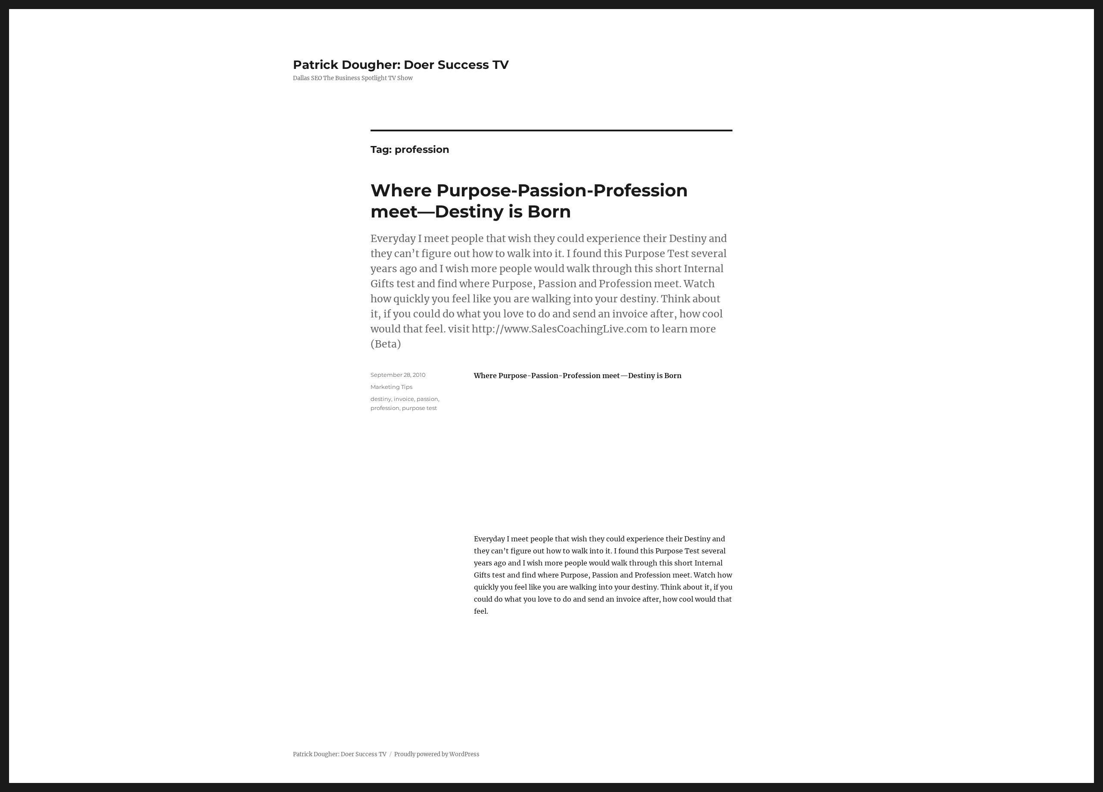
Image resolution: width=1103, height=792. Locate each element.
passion (427, 398)
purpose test (419, 407)
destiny (381, 398)
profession (385, 407)
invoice (404, 398)
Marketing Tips (391, 386)
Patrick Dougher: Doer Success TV (401, 64)
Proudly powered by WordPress (437, 754)
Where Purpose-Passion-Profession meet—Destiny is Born (529, 201)
